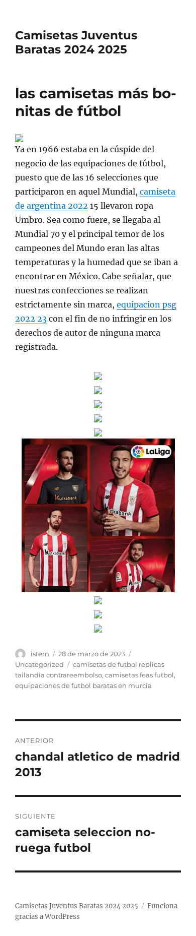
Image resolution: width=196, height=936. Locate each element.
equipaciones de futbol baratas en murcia (83, 685)
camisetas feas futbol (139, 675)
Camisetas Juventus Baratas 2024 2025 (76, 42)
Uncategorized (39, 664)
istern (40, 654)
